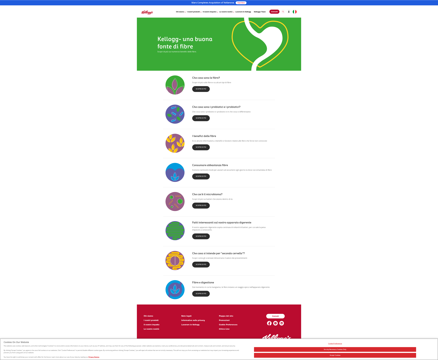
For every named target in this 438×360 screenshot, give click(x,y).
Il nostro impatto (209, 12)
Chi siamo (180, 12)
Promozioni (224, 320)
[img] (147, 12)
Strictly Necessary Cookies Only (335, 349)
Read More (241, 3)
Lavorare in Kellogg (243, 12)
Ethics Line (224, 329)
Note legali (186, 316)
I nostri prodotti (193, 12)
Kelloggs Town (260, 12)
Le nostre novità (225, 12)
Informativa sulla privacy (193, 320)
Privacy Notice (94, 357)
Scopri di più (201, 89)
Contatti (274, 12)
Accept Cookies (335, 355)
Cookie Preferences (335, 344)
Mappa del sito (226, 316)
